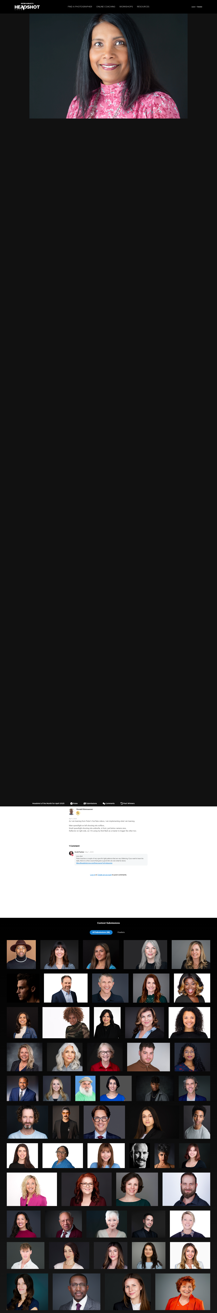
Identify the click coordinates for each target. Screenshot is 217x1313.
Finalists (121, 932)
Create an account (104, 875)
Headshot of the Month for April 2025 (48, 803)
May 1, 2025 (89, 852)
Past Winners (129, 803)
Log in (193, 6)
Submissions (91, 803)
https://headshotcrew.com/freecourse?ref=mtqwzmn (94, 863)
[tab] (101, 932)
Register (199, 6)
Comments (110, 803)
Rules (75, 803)
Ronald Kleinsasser (85, 809)
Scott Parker (79, 852)
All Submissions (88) (101, 932)
